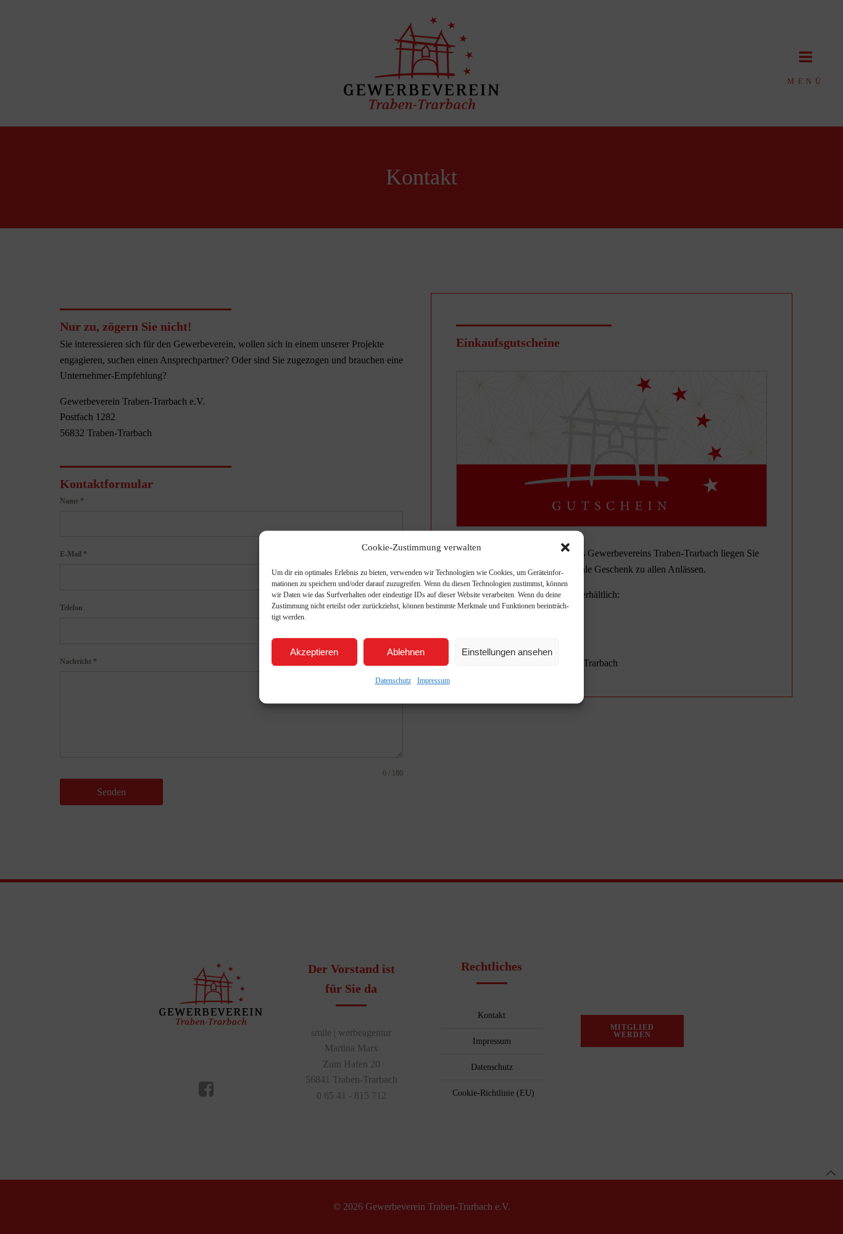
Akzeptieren (314, 652)
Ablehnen (406, 652)
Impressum (433, 680)
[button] (565, 547)
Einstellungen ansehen (507, 652)
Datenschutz (393, 680)
